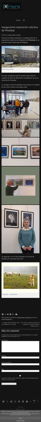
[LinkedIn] (23, 401)
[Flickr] (26, 401)
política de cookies (20, 409)
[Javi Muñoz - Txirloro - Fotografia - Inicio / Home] (18, 7)
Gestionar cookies (21, 420)
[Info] (38, 401)
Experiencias (20, 317)
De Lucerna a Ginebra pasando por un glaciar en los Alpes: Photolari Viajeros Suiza (30, 324)
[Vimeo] (11, 401)
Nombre (4, 355)
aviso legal (20, 407)
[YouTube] (19, 401)
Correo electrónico (7, 362)
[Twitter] (7, 401)
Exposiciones (28, 317)
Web (3, 369)
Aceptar (20, 418)
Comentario (5, 340)
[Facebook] (3, 401)
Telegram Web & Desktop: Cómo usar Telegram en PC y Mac (11, 323)
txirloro (19, 35)
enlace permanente (7, 319)
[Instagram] (15, 401)
